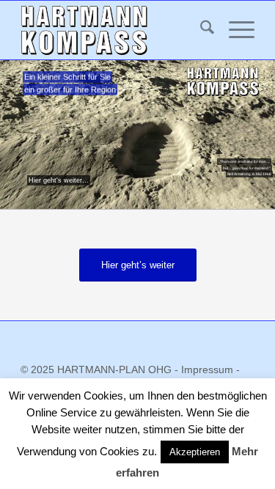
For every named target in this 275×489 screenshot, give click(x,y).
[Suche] (200, 30)
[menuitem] (200, 30)
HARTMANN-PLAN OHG (116, 369)
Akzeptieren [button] (194, 451)
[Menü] (234, 30)
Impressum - (210, 369)
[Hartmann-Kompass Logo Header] (114, 30)
